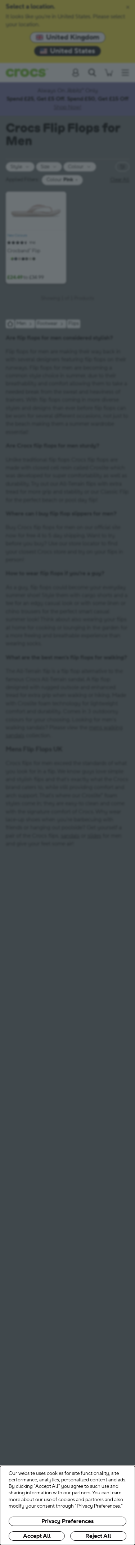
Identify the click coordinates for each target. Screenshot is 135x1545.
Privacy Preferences (67, 1521)
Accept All (37, 1536)
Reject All (98, 1536)
